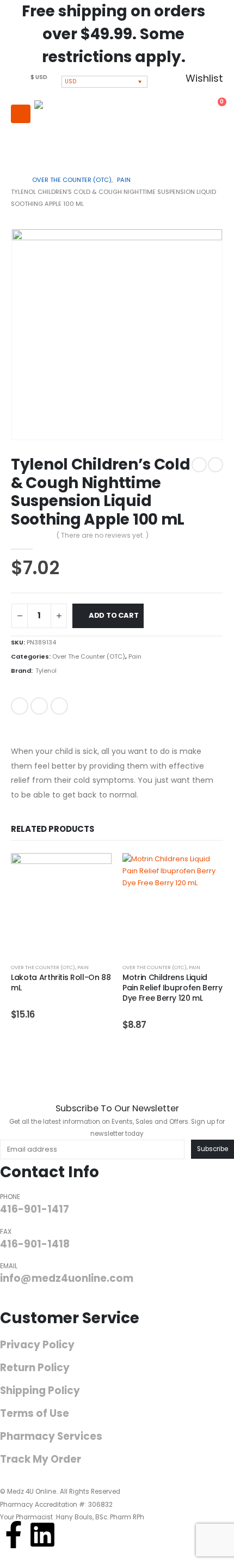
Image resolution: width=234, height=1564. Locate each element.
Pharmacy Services (51, 1436)
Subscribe (212, 1149)
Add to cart (114, 615)
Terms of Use (34, 1413)
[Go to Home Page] (14, 180)
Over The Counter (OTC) (88, 656)
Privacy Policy (37, 1345)
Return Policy (35, 1367)
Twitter (39, 706)
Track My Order (40, 1459)
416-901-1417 (34, 1209)
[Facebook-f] (13, 1534)
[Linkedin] (42, 1534)
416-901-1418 (35, 1244)
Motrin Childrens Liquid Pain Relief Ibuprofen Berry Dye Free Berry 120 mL (172, 987)
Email (59, 706)
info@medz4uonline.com (66, 1278)
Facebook (19, 706)
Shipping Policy (40, 1390)
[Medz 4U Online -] (70, 130)
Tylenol (46, 670)
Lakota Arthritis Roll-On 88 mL (61, 982)
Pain (134, 656)
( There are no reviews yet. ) (103, 535)
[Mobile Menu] (20, 114)
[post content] (61, 903)
